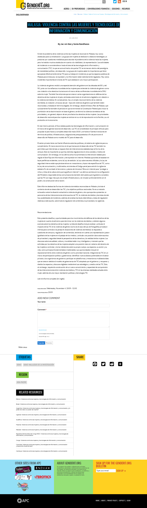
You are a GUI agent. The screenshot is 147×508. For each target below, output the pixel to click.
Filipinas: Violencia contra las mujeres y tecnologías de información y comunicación (41, 424)
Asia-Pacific (21, 382)
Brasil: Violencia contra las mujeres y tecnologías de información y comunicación (40, 404)
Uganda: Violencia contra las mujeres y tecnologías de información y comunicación (41, 414)
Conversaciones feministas (98, 9)
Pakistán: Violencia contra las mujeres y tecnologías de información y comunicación (41, 429)
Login (128, 500)
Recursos (126, 9)
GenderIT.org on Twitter (114, 1)
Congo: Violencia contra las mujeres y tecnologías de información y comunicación (41, 440)
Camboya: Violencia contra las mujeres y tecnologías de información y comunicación (41, 451)
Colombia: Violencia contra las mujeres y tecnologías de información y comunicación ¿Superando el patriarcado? (41, 445)
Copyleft (122, 500)
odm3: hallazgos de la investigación (39, 365)
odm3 (19, 365)
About (103, 500)
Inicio (75, 14)
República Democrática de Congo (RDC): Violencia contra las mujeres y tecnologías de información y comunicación (42, 434)
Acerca (67, 9)
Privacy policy (112, 500)
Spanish (25, 15)
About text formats (42, 330)
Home (97, 500)
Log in (124, 1)
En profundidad (78, 9)
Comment (41, 310)
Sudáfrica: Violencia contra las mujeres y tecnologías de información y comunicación (41, 419)
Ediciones (116, 9)
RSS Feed (119, 1)
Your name (42, 302)
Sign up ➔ (121, 471)
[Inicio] (36, 5)
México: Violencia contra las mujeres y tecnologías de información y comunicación (41, 399)
